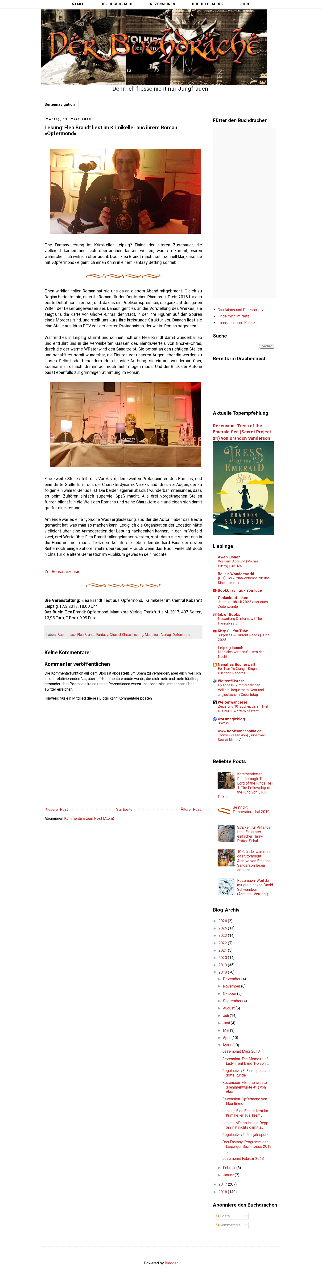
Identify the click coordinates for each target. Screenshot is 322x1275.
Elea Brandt (86, 635)
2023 (223, 935)
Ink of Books (229, 614)
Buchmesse (67, 635)
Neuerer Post (57, 809)
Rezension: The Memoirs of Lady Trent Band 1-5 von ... (245, 1061)
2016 (223, 1192)
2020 (223, 957)
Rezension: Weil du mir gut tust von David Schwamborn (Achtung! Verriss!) (255, 887)
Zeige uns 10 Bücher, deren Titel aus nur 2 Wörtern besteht (243, 708)
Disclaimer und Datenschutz (241, 310)
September (232, 1001)
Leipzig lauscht (231, 648)
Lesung (137, 635)
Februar (229, 1167)
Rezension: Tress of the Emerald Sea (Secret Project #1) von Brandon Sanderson (242, 432)
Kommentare (230, 1225)
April (227, 1037)
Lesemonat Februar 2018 (243, 1158)
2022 (223, 943)
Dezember (232, 979)
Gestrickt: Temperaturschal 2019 (251, 809)
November (232, 986)
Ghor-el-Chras (120, 635)
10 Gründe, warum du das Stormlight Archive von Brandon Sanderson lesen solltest (254, 860)
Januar (229, 1175)
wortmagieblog (231, 719)
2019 (223, 965)
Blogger (171, 1263)
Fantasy (102, 635)
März (227, 1045)
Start (78, 4)
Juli (226, 1015)
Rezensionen (162, 4)
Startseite (124, 809)
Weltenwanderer (233, 702)
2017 (223, 1184)
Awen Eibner (229, 557)
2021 (223, 950)
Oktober (230, 993)
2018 (223, 972)
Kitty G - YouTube (233, 631)
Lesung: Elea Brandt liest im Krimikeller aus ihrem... (245, 1113)
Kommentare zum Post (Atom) (89, 818)
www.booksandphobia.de (240, 731)
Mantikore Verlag (158, 635)
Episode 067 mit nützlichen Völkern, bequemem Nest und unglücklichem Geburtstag (241, 690)
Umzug (223, 723)
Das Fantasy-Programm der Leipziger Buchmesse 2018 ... (247, 1146)
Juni (227, 1023)
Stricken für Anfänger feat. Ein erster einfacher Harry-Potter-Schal (254, 834)
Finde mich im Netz (233, 316)
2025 (223, 928)
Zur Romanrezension (64, 571)
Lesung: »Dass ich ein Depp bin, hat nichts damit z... (245, 1125)
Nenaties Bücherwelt (236, 664)
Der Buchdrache (117, 4)
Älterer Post (191, 809)
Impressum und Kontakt (237, 323)
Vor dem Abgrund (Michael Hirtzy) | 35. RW (238, 563)
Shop (245, 4)
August (229, 1008)
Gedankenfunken (233, 597)
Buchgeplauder (208, 4)
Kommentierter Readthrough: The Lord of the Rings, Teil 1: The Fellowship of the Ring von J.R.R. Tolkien (245, 785)
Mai (226, 1030)
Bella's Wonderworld (236, 574)
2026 (223, 921)
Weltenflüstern (231, 681)
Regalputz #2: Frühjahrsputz (245, 1134)
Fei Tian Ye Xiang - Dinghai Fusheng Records (238, 671)
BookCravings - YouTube (240, 590)
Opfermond (181, 635)
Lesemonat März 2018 (241, 1051)
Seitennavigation (60, 104)
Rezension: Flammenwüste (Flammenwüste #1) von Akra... (244, 1087)
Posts (224, 1216)
